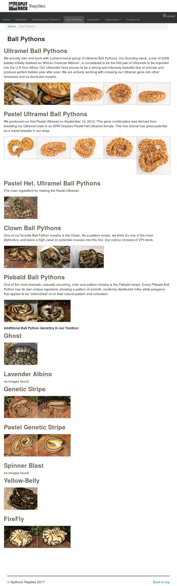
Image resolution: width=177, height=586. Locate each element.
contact (170, 16)
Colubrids (93, 19)
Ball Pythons (74, 19)
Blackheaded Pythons (45, 19)
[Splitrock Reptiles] (26, 6)
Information (112, 19)
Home (6, 19)
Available (21, 19)
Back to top (161, 581)
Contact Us (133, 19)
